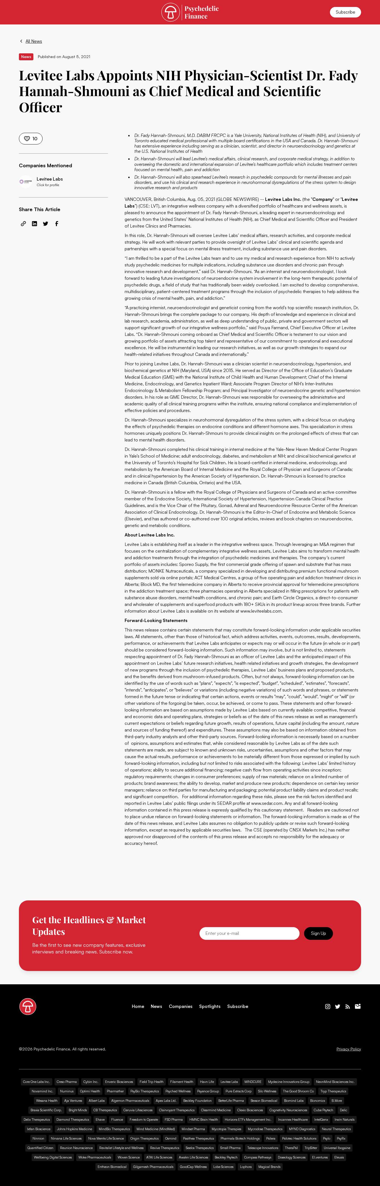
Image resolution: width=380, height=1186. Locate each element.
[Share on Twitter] (45, 223)
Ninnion (38, 1138)
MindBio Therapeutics (114, 1129)
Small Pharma (230, 1148)
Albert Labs (97, 1100)
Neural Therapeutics (336, 1129)
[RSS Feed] (347, 1006)
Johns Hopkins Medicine (74, 1129)
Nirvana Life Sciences (66, 1138)
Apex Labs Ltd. (166, 1100)
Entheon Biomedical (112, 1167)
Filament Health (181, 1082)
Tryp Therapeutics (333, 1091)
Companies (181, 1006)
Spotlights (210, 1006)
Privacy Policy (349, 1049)
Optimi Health (90, 1091)
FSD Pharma (174, 1119)
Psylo (326, 1138)
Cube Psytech (323, 1110)
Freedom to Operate (144, 1119)
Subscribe (345, 12)
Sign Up (318, 933)
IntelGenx (321, 1119)
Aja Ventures (73, 1100)
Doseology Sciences (291, 1157)
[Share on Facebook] (56, 223)
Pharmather (115, 1091)
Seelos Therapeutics (200, 1148)
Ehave (100, 1119)
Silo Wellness (267, 1091)
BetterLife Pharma (231, 1100)
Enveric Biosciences (119, 1082)
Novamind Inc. (42, 1091)
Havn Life (207, 1082)
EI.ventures (320, 1157)
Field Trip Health (152, 1082)
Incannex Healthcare (293, 1119)
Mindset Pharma (193, 1129)
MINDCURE (253, 1082)
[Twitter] (337, 1006)
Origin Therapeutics (144, 1138)
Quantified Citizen (40, 1148)
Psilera (270, 1138)
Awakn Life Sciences (193, 1157)
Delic (343, 1110)
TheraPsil (291, 1148)
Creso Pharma (67, 1082)
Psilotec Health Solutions (299, 1138)
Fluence (117, 1119)
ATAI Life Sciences (159, 1157)
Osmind (170, 1138)
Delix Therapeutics (37, 1119)
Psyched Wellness (178, 1091)
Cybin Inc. (90, 1082)
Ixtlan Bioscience (38, 1129)
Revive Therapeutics (164, 1148)
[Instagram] (327, 1006)
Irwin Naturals (344, 1119)
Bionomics (317, 1100)
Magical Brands (269, 1167)
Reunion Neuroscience (76, 1148)
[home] (190, 12)
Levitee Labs (229, 1082)
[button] (25, 12)
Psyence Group (208, 1091)
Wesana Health (47, 1100)
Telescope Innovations (262, 1148)
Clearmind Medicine (216, 1110)
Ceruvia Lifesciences (138, 1110)
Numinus (66, 1091)
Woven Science (129, 1157)
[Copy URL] (23, 223)
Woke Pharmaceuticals (94, 1157)
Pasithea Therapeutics (198, 1138)
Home (138, 1006)
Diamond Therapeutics (72, 1119)
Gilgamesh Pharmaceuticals (153, 1167)
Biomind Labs (293, 1100)
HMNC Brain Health (203, 1119)
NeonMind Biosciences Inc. (335, 1082)
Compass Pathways (257, 1157)
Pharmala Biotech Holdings (240, 1138)
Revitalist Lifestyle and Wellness (121, 1148)
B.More (337, 1100)
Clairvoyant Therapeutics (176, 1110)
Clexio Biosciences (250, 1110)
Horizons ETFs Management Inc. (248, 1119)
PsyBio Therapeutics (144, 1091)
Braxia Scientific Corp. (46, 1110)
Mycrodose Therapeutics (265, 1129)
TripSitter (311, 1148)
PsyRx (341, 1138)
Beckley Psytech (226, 1157)
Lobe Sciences (223, 1167)
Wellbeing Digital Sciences (53, 1157)
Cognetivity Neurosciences (288, 1110)
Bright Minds (78, 1110)
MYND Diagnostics (302, 1129)
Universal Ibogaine (337, 1148)
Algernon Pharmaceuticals (130, 1100)
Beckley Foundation (197, 1100)
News (156, 1006)
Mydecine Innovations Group (288, 1082)
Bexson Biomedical (264, 1100)
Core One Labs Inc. (36, 1082)
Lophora (246, 1167)
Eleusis (339, 1157)
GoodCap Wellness (193, 1167)
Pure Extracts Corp (238, 1091)
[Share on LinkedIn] (34, 223)
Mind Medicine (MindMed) (156, 1129)
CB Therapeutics (105, 1110)
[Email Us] (357, 1006)
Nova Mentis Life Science (106, 1138)
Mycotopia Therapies (226, 1129)
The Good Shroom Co (298, 1091)
